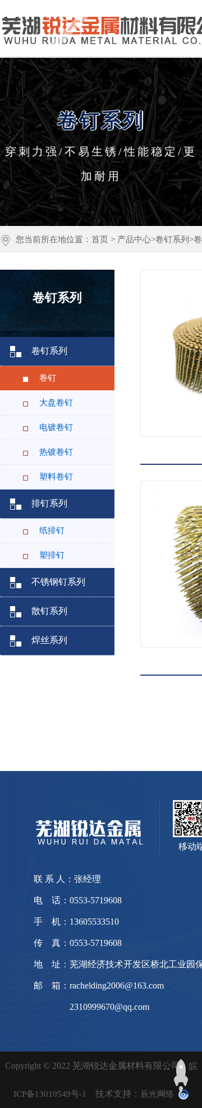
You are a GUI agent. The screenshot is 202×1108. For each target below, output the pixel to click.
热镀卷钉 (56, 451)
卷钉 (47, 377)
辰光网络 (157, 1093)
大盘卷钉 (56, 402)
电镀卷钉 (56, 427)
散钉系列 (49, 611)
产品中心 (134, 239)
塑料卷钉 (56, 476)
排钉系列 (49, 503)
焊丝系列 (49, 640)
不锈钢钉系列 (58, 582)
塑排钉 (52, 555)
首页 (99, 239)
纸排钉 (52, 530)
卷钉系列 (172, 239)
